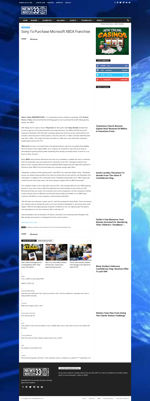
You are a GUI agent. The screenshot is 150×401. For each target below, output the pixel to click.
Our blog (50, 2)
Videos (99, 20)
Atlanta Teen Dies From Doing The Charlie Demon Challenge (111, 314)
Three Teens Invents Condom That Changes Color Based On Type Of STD (80, 264)
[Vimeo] (123, 2)
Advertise (59, 2)
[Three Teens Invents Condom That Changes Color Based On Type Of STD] (81, 252)
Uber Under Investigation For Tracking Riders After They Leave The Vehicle (31, 264)
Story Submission (108, 398)
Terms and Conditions (122, 398)
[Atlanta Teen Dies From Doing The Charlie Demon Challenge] (112, 293)
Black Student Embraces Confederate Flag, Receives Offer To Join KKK (112, 269)
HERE (86, 375)
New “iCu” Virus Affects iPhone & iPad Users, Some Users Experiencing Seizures (55, 264)
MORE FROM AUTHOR (45, 240)
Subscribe (124, 79)
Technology (86, 20)
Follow (124, 70)
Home (25, 20)
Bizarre (34, 20)
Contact (68, 2)
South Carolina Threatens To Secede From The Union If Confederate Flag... (110, 175)
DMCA (99, 398)
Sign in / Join (40, 2)
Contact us (92, 398)
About (84, 398)
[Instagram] (117, 2)
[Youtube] (129, 2)
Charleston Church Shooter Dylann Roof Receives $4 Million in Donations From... (111, 129)
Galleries (61, 20)
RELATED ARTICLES (29, 240)
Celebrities (47, 20)
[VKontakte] (126, 2)
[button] (127, 20)
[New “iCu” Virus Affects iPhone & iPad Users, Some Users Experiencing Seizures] (56, 252)
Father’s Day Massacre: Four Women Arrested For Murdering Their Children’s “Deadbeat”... (111, 222)
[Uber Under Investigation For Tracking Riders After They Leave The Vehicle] (32, 252)
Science (73, 20)
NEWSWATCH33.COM (29, 222)
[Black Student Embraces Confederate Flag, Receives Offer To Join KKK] (112, 247)
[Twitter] (120, 2)
